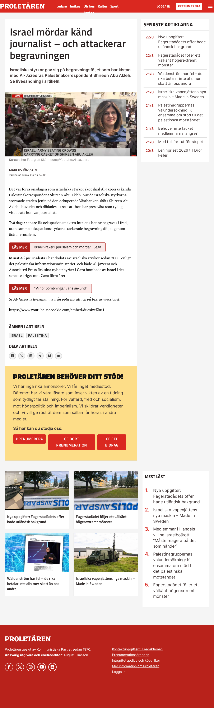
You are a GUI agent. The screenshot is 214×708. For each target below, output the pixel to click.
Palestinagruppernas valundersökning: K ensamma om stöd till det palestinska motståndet (174, 566)
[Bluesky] (49, 355)
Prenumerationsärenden (130, 655)
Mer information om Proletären (135, 666)
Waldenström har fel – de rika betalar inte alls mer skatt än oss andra (180, 78)
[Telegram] (40, 355)
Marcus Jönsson (23, 170)
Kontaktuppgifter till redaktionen (137, 649)
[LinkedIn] (30, 355)
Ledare (61, 6)
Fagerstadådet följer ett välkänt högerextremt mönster (179, 60)
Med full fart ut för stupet (180, 142)
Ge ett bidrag (111, 442)
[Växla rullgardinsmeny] (210, 6)
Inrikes (75, 6)
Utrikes (89, 6)
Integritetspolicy (125, 660)
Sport (114, 6)
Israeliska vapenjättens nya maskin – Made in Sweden (105, 581)
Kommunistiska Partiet (54, 649)
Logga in (163, 6)
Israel (17, 336)
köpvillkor (152, 660)
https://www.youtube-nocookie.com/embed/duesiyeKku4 (56, 309)
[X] (21, 355)
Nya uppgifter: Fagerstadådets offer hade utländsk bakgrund (182, 42)
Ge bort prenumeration (71, 442)
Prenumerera (189, 6)
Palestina (37, 336)
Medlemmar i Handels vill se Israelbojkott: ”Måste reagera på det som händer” (174, 538)
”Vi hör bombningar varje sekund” (60, 288)
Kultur (102, 6)
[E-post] (58, 355)
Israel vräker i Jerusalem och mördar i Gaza (67, 247)
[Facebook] (12, 355)
